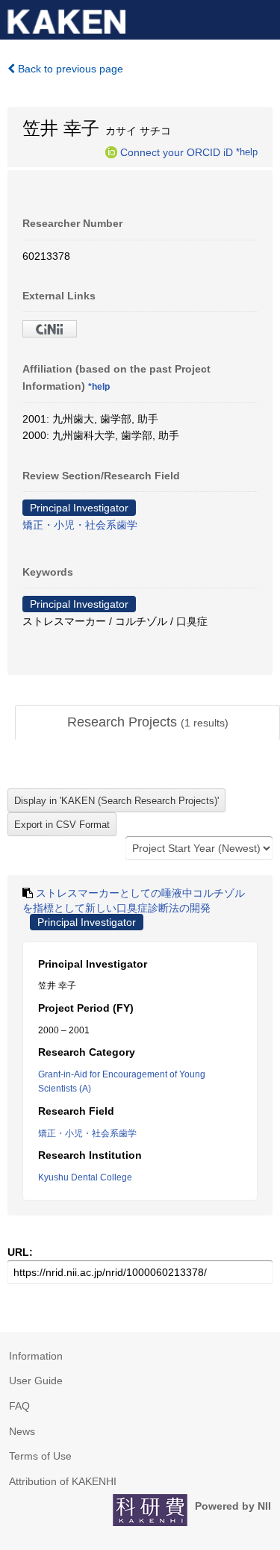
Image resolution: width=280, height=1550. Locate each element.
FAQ (19, 1406)
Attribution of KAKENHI (62, 1481)
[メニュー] (262, 17)
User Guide (36, 1380)
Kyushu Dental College (85, 1177)
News (22, 1431)
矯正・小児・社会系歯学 (79, 525)
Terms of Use (40, 1456)
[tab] (147, 723)
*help (247, 151)
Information (36, 1356)
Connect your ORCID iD (176, 152)
